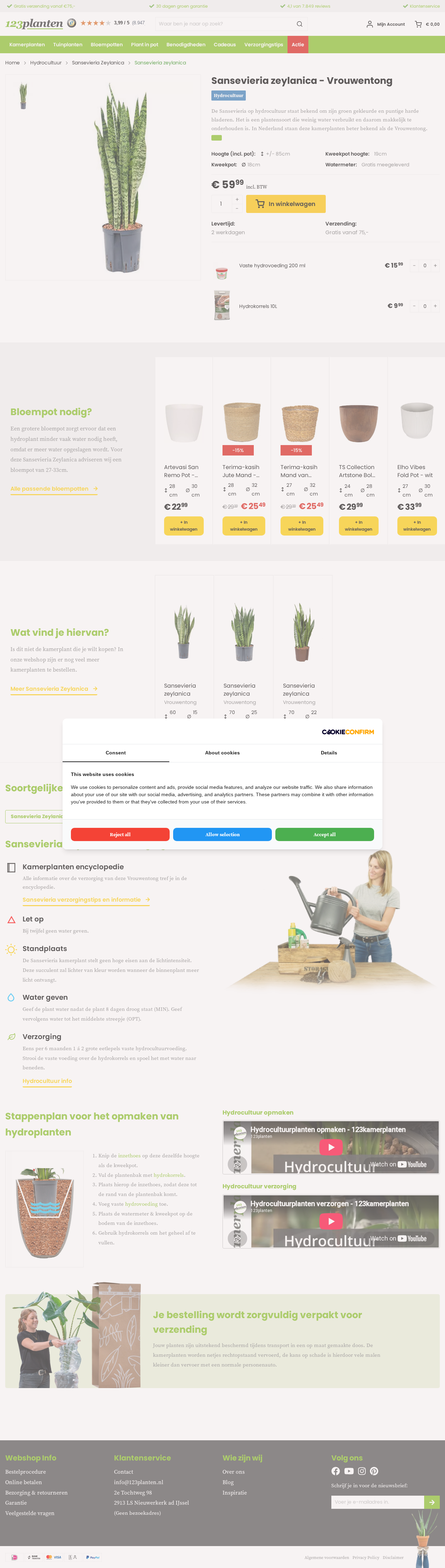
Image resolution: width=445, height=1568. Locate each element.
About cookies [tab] (222, 752)
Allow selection (222, 834)
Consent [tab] (116, 752)
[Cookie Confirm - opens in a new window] (348, 731)
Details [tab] (329, 752)
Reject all (120, 834)
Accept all (325, 834)
